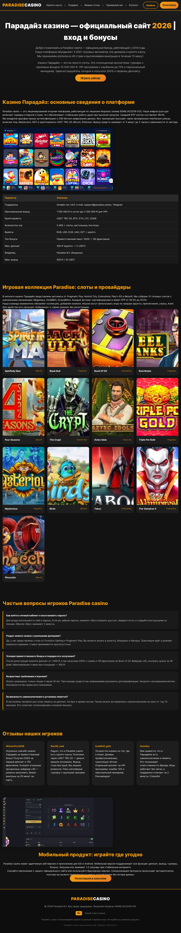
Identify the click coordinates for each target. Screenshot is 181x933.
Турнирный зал (114, 5)
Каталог (133, 5)
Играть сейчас (90, 78)
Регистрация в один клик (90, 878)
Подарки (73, 5)
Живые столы (92, 5)
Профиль (150, 5)
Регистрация (169, 5)
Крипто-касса (54, 5)
